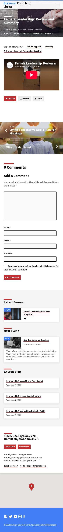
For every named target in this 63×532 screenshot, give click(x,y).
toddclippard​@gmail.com (33, 465)
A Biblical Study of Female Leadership (22, 51)
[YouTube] (15, 516)
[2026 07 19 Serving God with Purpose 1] (12, 314)
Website (8, 253)
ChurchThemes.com (49, 525)
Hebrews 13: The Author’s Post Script (24, 381)
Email (7, 240)
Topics (7, 33)
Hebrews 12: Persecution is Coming (23, 396)
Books (26, 33)
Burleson (17, 4)
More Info (10, 446)
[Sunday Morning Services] (12, 342)
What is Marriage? (18, 147)
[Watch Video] (24, 318)
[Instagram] (20, 516)
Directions (24, 446)
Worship (23, 29)
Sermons (14, 29)
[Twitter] (11, 516)
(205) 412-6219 (11, 465)
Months (47, 33)
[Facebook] (6, 516)
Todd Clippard (34, 46)
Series (16, 33)
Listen (26, 98)
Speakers (37, 33)
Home (6, 29)
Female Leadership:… (35, 29)
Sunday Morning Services (36, 340)
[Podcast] (24, 516)
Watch (11, 98)
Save (39, 98)
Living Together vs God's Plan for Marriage (33, 131)
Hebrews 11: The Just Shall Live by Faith (25, 411)
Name (7, 227)
